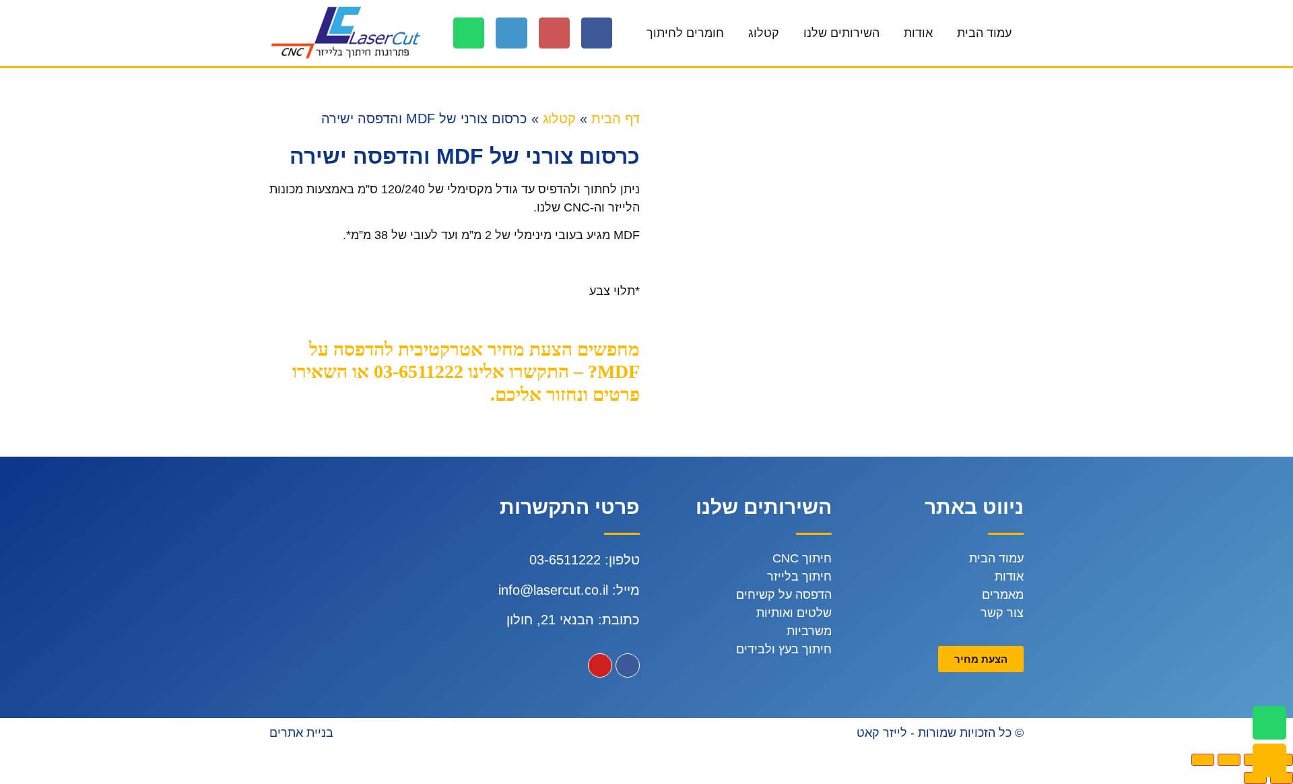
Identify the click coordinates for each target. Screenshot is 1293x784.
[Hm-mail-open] (554, 33)
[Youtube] (600, 665)
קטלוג (763, 33)
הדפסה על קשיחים (784, 594)
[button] (981, 659)
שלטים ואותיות (794, 613)
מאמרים (1003, 594)
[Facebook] (596, 33)
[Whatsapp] (468, 33)
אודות (918, 33)
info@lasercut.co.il (553, 590)
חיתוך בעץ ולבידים (784, 649)
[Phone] (511, 33)
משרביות (809, 631)
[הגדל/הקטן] (1202, 760)
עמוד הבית (984, 33)
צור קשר (1002, 613)
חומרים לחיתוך (685, 33)
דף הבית (615, 118)
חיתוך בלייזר (799, 576)
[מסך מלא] (1229, 760)
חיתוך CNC (802, 558)
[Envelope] (1269, 760)
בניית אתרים (301, 733)
